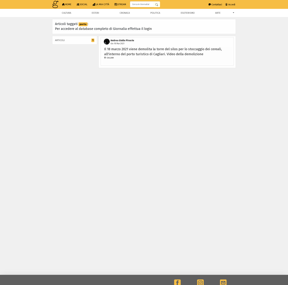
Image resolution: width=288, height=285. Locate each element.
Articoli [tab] (74, 40)
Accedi (231, 4)
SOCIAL (83, 4)
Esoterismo (188, 13)
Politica (155, 13)
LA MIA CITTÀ (102, 4)
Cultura (66, 13)
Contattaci (216, 4)
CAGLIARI (110, 58)
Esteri (95, 13)
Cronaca (125, 13)
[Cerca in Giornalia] (156, 4)
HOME (68, 4)
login (148, 29)
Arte (217, 13)
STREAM (122, 4)
